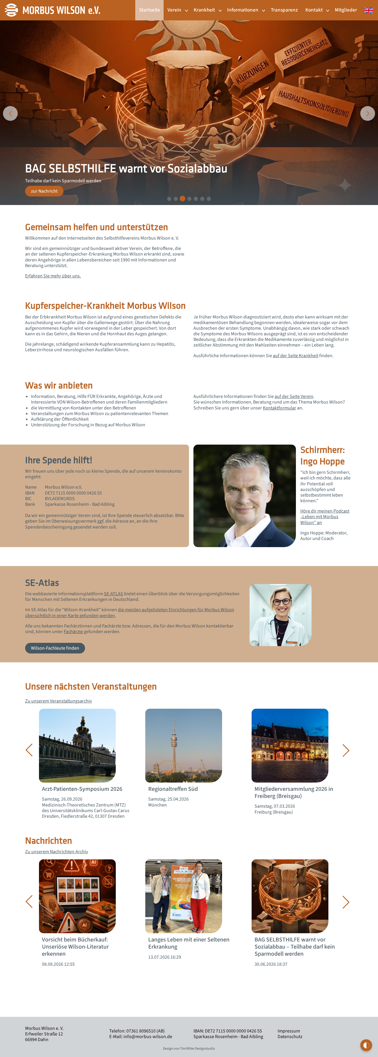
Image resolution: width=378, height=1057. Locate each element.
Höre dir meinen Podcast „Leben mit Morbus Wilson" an (324, 517)
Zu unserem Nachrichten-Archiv (56, 851)
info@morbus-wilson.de (147, 1036)
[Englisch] (367, 7)
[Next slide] (367, 113)
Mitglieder (346, 10)
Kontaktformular (279, 408)
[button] (169, 199)
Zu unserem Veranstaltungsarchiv (58, 701)
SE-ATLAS (113, 594)
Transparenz (284, 10)
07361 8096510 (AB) (145, 1031)
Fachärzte (73, 631)
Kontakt (314, 10)
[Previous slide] (10, 113)
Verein (174, 10)
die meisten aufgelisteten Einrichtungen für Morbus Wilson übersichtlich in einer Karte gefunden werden (129, 612)
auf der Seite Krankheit (295, 355)
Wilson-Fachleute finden (55, 648)
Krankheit (204, 10)
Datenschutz (290, 1036)
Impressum (289, 1031)
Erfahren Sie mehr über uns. (53, 276)
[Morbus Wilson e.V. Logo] (52, 9)
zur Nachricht (44, 191)
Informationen (242, 10)
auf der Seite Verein (294, 396)
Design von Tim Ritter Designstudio (189, 1048)
